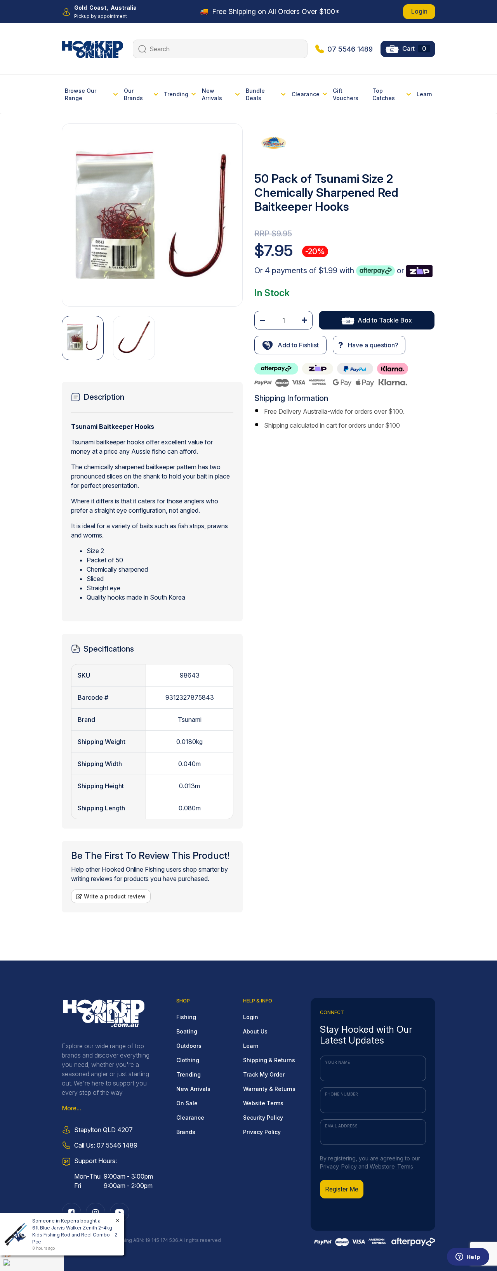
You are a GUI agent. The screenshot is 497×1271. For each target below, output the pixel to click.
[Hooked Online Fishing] (92, 48)
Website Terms (263, 1103)
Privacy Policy (262, 1132)
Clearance (190, 1117)
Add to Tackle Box (385, 320)
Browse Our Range (80, 94)
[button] (290, 345)
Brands (185, 1132)
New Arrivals (193, 1088)
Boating (186, 1031)
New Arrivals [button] (212, 94)
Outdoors (189, 1045)
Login (419, 11)
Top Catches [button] (383, 94)
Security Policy (263, 1117)
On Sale (187, 1103)
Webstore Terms (391, 1166)
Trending (188, 1074)
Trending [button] (176, 94)
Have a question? (372, 345)
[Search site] (141, 49)
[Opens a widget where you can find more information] (468, 1257)
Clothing (187, 1060)
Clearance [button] (306, 94)
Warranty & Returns (269, 1088)
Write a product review (114, 896)
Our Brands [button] (133, 94)
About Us (255, 1031)
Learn (424, 94)
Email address (341, 1126)
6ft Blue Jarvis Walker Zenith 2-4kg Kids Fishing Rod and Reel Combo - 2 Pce (74, 1235)
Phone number (341, 1094)
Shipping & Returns (269, 1060)
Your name (337, 1062)
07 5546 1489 (350, 49)
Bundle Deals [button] (255, 94)
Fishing (186, 1017)
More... (71, 1108)
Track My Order (264, 1074)
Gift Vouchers (345, 94)
